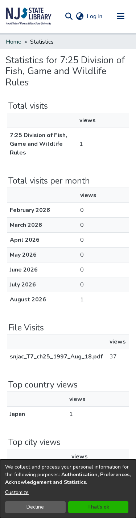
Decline (35, 506)
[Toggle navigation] (120, 16)
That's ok (98, 506)
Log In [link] (95, 16)
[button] (28, 16)
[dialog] (68, 488)
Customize (17, 492)
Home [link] (13, 42)
